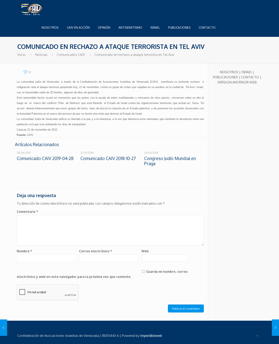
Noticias (41, 55)
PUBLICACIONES (225, 77)
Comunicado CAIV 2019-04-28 (45, 158)
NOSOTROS (229, 72)
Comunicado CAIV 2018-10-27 (108, 158)
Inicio (21, 55)
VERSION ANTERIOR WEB (237, 82)
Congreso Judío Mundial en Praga (170, 161)
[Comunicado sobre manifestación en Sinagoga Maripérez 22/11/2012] (275, 327)
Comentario (27, 212)
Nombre (24, 251)
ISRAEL (246, 72)
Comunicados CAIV (71, 55)
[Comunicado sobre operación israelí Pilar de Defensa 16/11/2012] (3, 327)
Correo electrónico (95, 251)
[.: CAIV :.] (41, 9)
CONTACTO (250, 77)
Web (145, 251)
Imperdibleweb (151, 336)
